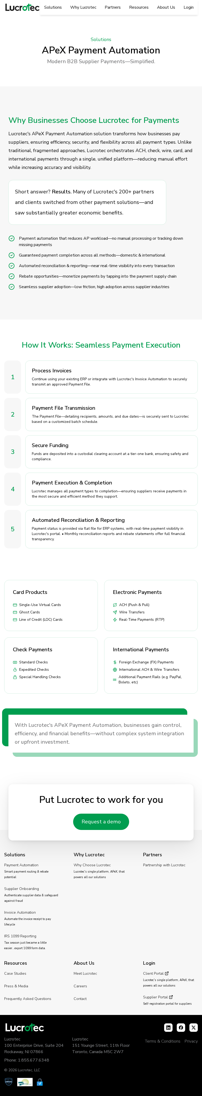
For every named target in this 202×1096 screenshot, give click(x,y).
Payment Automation (21, 865)
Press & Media (16, 986)
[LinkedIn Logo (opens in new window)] (168, 1027)
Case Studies (15, 973)
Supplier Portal (156, 997)
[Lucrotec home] (22, 7)
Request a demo (101, 821)
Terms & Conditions (162, 1041)
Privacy (191, 1041)
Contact (80, 998)
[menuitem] (53, 7)
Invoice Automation (20, 912)
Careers (80, 986)
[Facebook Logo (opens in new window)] (181, 1027)
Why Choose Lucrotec (92, 865)
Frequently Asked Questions (27, 998)
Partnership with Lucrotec (164, 865)
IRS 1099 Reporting (20, 936)
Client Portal (154, 973)
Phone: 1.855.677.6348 (26, 1060)
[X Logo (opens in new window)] (193, 1027)
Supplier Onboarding (21, 888)
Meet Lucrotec (85, 973)
